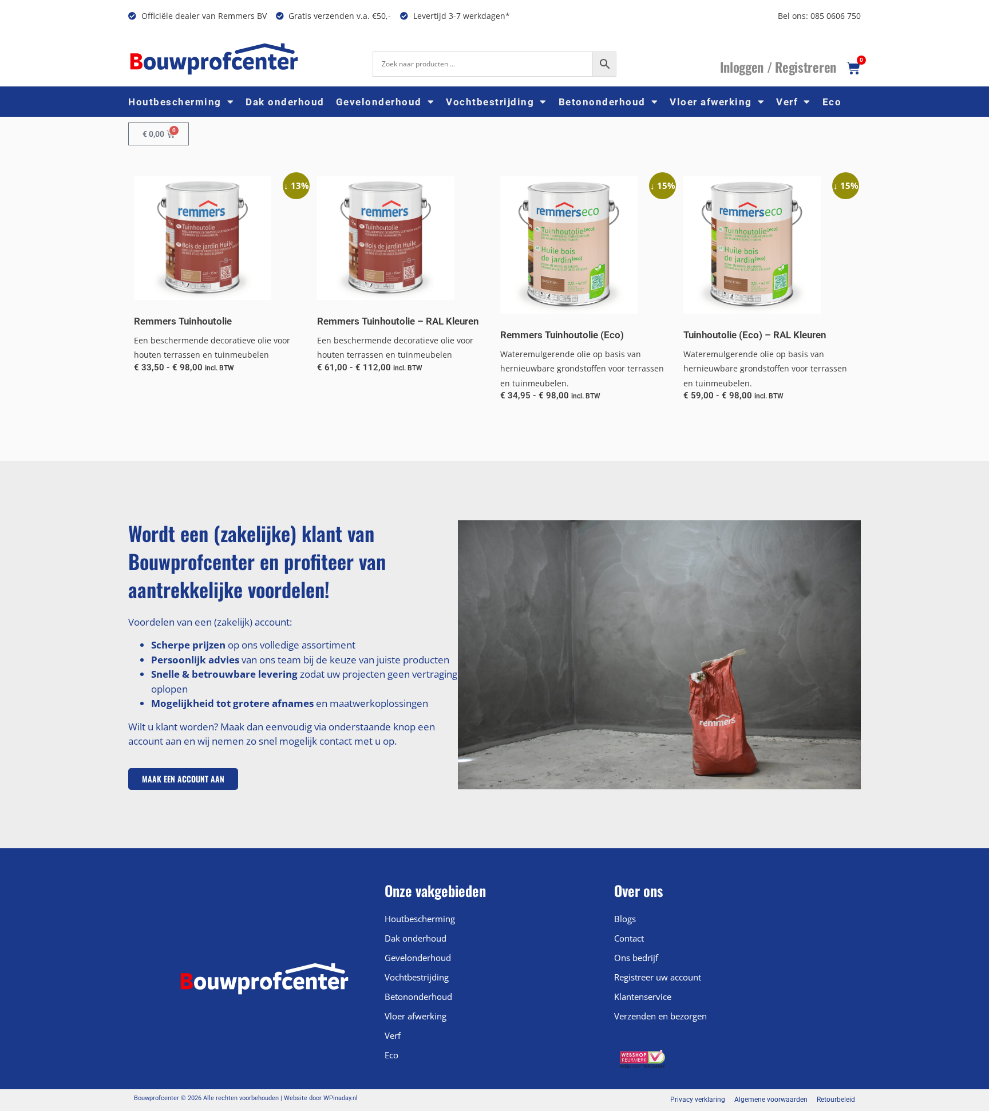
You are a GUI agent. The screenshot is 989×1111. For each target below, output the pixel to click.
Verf (787, 102)
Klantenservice (642, 996)
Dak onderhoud (285, 102)
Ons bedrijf (636, 957)
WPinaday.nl (340, 1098)
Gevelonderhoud (379, 102)
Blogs (625, 918)
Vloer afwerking (711, 102)
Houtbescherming (174, 102)
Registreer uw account (657, 977)
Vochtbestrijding (490, 102)
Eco (832, 102)
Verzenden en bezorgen (660, 1016)
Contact (629, 938)
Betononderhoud (602, 102)
